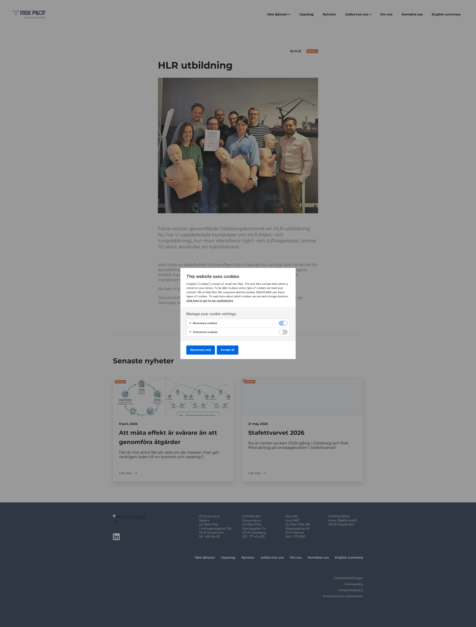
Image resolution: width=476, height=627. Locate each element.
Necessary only (200, 350)
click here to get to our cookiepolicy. (210, 300)
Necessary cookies (204, 323)
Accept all (227, 350)
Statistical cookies (204, 332)
